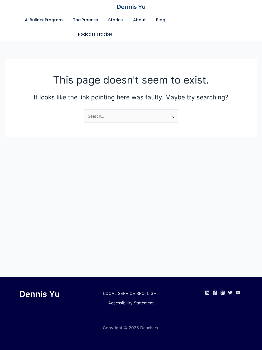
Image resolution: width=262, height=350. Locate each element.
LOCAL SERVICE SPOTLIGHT (131, 293)
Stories (115, 20)
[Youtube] (238, 292)
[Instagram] (222, 292)
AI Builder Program (44, 20)
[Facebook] (215, 292)
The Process (85, 20)
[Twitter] (230, 292)
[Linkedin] (207, 292)
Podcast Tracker (95, 34)
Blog (160, 20)
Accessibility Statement (131, 302)
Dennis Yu (131, 6)
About (139, 20)
